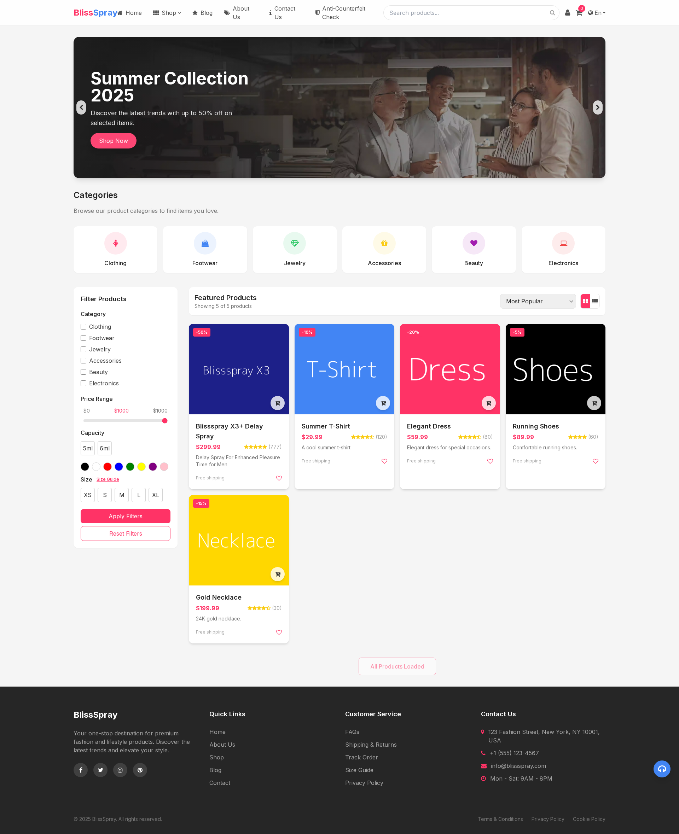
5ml (88, 448)
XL (155, 494)
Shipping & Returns (371, 744)
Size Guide (108, 479)
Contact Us (284, 13)
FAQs (352, 731)
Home (134, 12)
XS (88, 494)
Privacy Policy (364, 782)
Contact (219, 782)
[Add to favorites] (279, 478)
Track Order (361, 757)
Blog (207, 12)
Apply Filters (126, 516)
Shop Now (113, 140)
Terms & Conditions (500, 819)
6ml (105, 448)
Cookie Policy (589, 819)
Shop (169, 12)
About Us (241, 13)
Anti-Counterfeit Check (343, 13)
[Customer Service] (662, 768)
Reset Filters (125, 533)
